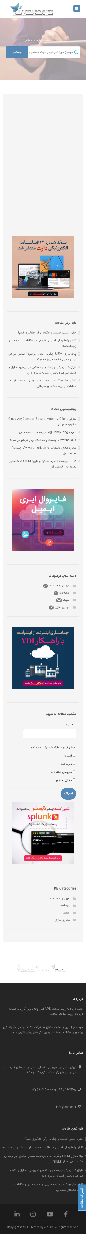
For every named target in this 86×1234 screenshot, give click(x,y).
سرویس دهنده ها (59, 585)
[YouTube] (49, 1216)
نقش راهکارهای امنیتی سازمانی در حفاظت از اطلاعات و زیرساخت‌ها (42, 1147)
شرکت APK (33, 1027)
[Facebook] (66, 1216)
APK (59, 40)
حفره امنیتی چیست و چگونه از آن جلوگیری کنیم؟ (47, 332)
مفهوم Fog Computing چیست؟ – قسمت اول (47, 432)
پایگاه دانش (43, 40)
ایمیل (70, 724)
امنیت (66, 600)
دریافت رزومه (75, 1013)
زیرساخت (64, 592)
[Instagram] (33, 1216)
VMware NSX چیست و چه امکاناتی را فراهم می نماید (43, 440)
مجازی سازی (62, 607)
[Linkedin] (17, 1216)
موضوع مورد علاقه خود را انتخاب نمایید (51, 747)
